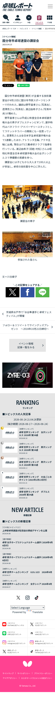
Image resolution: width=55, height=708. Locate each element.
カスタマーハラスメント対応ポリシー (36, 678)
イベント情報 (36, 28)
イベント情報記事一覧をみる (26, 345)
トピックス (24, 28)
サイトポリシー (23, 673)
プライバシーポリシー (43, 673)
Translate (37, 612)
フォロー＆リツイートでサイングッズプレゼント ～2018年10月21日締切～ (25, 327)
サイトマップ (8, 673)
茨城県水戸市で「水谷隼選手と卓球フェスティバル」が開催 (28, 314)
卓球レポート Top (9, 28)
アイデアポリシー (10, 678)
